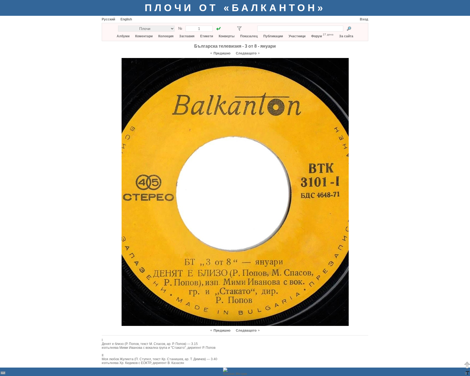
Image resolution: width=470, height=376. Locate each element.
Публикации (273, 36)
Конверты (226, 36)
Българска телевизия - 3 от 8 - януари (235, 46)
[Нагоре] (467, 365)
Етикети (206, 36)
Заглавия (186, 36)
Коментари (144, 36)
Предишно (222, 53)
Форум (316, 36)
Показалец (249, 36)
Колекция (166, 36)
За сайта (346, 36)
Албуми (123, 36)
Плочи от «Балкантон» (235, 7)
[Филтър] (239, 29)
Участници (297, 36)
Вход (364, 19)
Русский (108, 19)
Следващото (246, 53)
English (126, 19)
